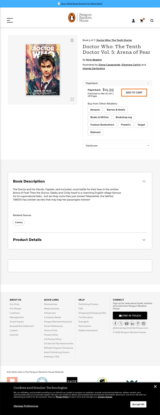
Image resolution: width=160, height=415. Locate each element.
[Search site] (151, 20)
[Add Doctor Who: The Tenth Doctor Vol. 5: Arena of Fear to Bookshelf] (72, 40)
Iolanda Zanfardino (93, 68)
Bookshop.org (124, 117)
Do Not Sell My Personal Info (58, 343)
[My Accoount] (133, 20)
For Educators (85, 317)
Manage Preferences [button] (26, 406)
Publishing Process (88, 304)
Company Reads (52, 317)
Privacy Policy (51, 334)
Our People (15, 308)
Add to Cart (134, 92)
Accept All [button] (138, 404)
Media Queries (51, 308)
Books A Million (99, 117)
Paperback (117, 83)
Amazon (95, 109)
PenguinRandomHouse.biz (58, 321)
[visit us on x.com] (120, 323)
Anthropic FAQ (51, 356)
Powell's (126, 124)
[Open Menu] (10, 20)
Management (17, 317)
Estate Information (88, 330)
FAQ (80, 308)
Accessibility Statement (22, 326)
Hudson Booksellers (102, 124)
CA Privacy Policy (52, 339)
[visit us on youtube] (126, 323)
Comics (19, 222)
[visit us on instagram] (143, 323)
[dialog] (80, 399)
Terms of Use (50, 330)
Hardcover (117, 145)
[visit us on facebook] (115, 323)
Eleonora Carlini (131, 65)
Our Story (14, 304)
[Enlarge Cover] (72, 99)
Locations (15, 312)
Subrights (83, 321)
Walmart (95, 132)
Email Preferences (53, 326)
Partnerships (50, 304)
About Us (15, 299)
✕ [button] (155, 386)
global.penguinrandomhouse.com (130, 327)
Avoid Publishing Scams (56, 352)
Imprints (14, 334)
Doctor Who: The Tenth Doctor (114, 40)
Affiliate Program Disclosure (58, 347)
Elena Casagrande (109, 65)
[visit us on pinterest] (138, 323)
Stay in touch (131, 315)
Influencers (50, 312)
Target (141, 124)
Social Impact (17, 321)
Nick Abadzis (94, 60)
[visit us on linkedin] (132, 323)
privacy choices (105, 397)
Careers (14, 330)
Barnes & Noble (116, 109)
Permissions (84, 326)
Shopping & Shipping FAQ (92, 312)
